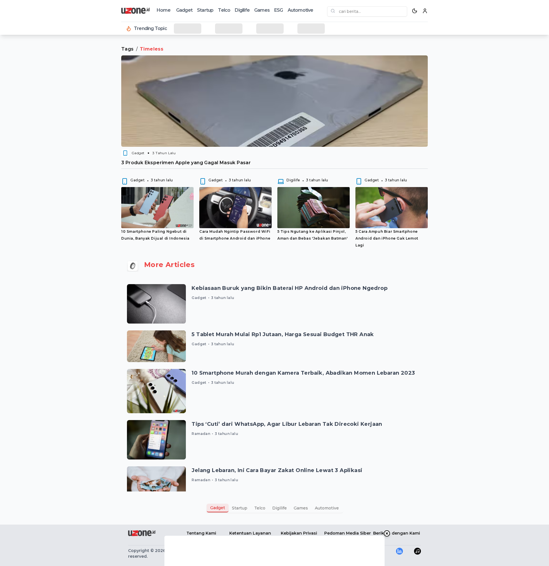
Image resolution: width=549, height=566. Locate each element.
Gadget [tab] (217, 507)
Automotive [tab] (327, 508)
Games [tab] (301, 508)
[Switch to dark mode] (414, 11)
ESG (278, 10)
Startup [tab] (239, 508)
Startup (205, 10)
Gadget (184, 10)
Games (262, 10)
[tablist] (274, 508)
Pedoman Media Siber (347, 533)
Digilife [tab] (279, 508)
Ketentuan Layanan (250, 533)
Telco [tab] (259, 508)
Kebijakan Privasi (299, 533)
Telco (224, 10)
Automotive (300, 10)
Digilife (242, 10)
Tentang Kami (201, 533)
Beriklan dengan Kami (396, 533)
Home (163, 10)
